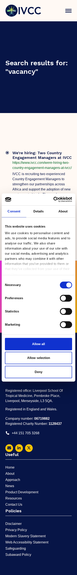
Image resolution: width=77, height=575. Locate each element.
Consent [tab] (13, 211)
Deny (38, 372)
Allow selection (38, 358)
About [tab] (63, 211)
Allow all (38, 344)
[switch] (66, 298)
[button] (68, 11)
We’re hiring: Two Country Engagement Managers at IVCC (42, 155)
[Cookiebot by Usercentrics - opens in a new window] (54, 199)
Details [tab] (38, 211)
